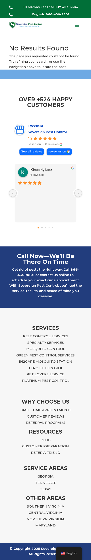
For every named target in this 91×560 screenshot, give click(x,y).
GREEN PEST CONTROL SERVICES (45, 355)
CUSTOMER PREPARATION (45, 446)
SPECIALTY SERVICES (45, 342)
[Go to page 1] (42, 227)
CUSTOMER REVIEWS (45, 416)
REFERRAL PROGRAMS (45, 422)
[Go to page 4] (52, 227)
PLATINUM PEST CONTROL (45, 380)
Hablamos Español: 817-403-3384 (50, 7)
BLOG (46, 440)
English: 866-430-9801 (50, 14)
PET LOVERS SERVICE (45, 374)
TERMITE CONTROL (45, 368)
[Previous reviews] (13, 193)
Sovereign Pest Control (47, 132)
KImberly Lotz (41, 170)
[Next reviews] (78, 193)
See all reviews (31, 151)
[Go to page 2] (45, 227)
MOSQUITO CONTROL (45, 349)
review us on (57, 151)
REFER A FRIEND (45, 452)
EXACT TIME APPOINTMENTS (46, 410)
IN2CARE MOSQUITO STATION (45, 361)
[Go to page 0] (38, 228)
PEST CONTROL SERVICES (45, 336)
